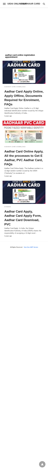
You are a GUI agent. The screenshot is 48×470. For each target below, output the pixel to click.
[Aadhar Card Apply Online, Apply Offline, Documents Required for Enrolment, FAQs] (24, 72)
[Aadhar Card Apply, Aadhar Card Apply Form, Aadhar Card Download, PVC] (24, 192)
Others (7, 206)
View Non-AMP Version (31, 247)
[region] (24, 29)
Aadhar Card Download (14, 86)
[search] (43, 3)
